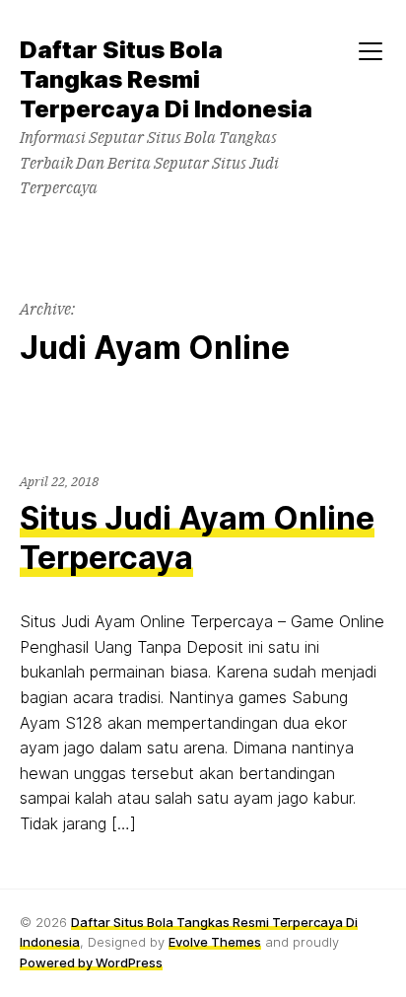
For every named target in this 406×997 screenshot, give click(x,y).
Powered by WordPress (91, 962)
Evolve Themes (215, 942)
